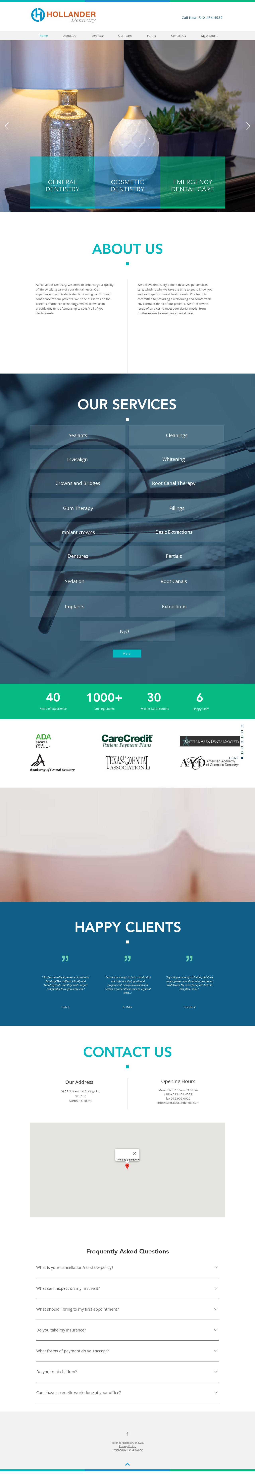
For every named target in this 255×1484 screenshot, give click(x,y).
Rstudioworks (135, 1450)
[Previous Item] (7, 126)
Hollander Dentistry (122, 1442)
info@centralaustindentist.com (178, 1103)
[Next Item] (248, 126)
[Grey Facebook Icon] (127, 1434)
